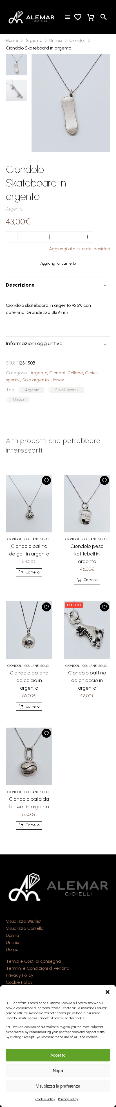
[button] (107, 992)
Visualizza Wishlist (24, 921)
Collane (75, 372)
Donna (12, 935)
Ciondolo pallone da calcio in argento (29, 680)
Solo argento (35, 379)
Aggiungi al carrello (58, 263)
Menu (67, 17)
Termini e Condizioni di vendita (38, 968)
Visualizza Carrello (24, 928)
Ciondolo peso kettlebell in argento (87, 553)
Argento (33, 40)
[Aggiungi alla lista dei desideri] (46, 480)
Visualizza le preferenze (58, 1086)
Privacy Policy (68, 1099)
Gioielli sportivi (67, 390)
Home (12, 40)
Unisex (55, 40)
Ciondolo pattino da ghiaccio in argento (87, 680)
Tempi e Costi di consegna (33, 961)
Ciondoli (77, 40)
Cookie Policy (45, 1099)
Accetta (58, 1055)
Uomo (12, 949)
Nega (58, 1070)
